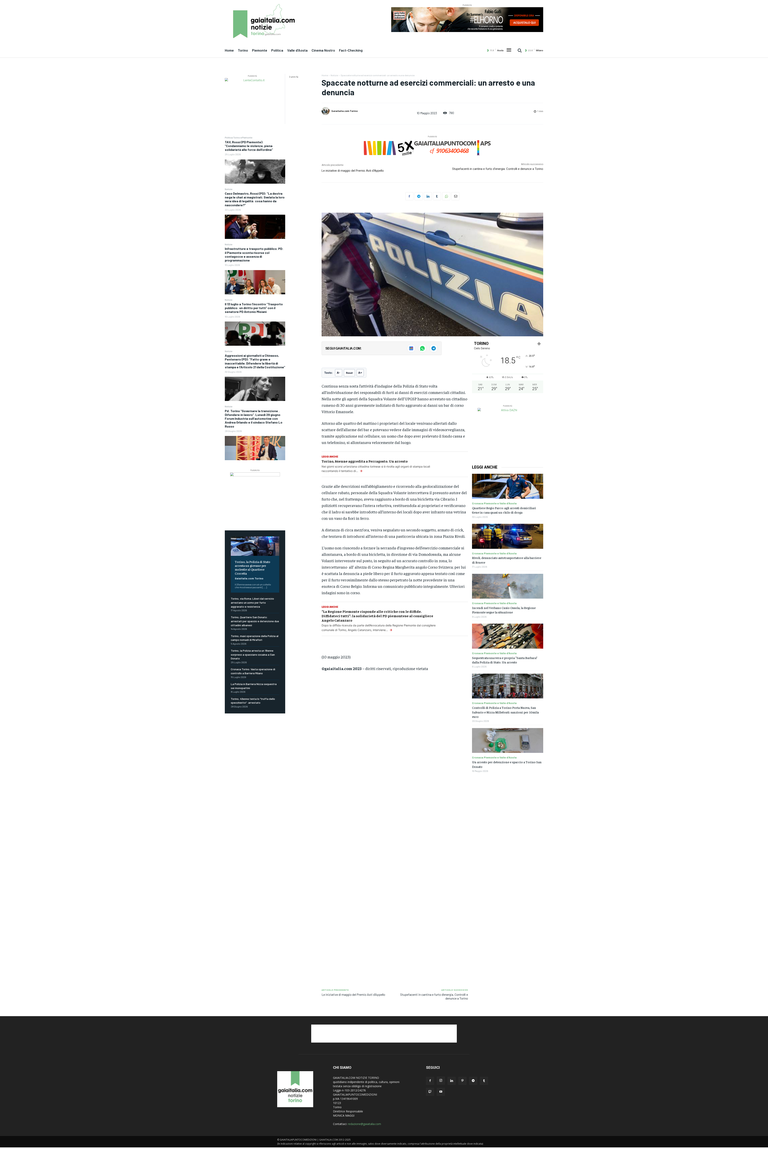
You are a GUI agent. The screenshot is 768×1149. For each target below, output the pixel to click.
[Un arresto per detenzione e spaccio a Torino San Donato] (507, 740)
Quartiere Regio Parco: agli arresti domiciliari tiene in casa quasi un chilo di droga (504, 510)
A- (338, 372)
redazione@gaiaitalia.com (364, 1124)
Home (325, 75)
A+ (360, 372)
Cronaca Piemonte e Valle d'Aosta (494, 503)
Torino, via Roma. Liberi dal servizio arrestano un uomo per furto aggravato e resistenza (252, 602)
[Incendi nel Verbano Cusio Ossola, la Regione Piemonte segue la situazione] (507, 586)
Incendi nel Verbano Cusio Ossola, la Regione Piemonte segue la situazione (504, 610)
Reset (349, 372)
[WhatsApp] (446, 196)
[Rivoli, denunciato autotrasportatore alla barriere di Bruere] (507, 536)
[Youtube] (441, 1092)
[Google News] (411, 348)
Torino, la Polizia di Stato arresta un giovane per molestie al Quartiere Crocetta (252, 567)
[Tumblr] (437, 196)
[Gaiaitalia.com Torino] (326, 111)
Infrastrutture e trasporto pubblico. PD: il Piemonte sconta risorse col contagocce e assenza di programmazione (254, 254)
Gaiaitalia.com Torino (249, 578)
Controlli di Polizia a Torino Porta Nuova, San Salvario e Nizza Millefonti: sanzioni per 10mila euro (505, 711)
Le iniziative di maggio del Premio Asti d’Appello (353, 170)
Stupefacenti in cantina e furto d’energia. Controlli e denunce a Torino (497, 169)
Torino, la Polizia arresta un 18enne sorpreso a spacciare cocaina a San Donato (253, 654)
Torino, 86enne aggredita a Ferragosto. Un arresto (365, 461)
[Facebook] (409, 196)
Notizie (228, 189)
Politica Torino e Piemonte (238, 137)
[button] (519, 50)
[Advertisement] (395, 736)
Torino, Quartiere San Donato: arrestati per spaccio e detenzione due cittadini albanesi (255, 621)
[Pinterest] (462, 1081)
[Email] (455, 196)
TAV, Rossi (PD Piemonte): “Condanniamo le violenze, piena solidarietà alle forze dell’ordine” (249, 145)
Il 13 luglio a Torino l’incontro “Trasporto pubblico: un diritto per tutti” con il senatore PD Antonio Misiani (254, 308)
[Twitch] (430, 1092)
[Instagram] (441, 1081)
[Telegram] (419, 196)
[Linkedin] (428, 196)
